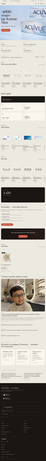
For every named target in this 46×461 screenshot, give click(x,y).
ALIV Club (25, 429)
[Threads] (5, 442)
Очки (2, 429)
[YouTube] (8, 442)
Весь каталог (42, 64)
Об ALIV (25, 423)
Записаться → (23, 236)
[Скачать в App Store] (14, 394)
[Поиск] (36, 4)
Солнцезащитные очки (5, 431)
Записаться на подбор (7, 27)
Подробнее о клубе (6, 224)
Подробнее (43, 56)
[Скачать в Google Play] (14, 398)
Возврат (3, 449)
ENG (7, 456)
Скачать (37, 56)
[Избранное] (38, 4)
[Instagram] (2, 442)
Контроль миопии (4, 425)
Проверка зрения (27, 427)
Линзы (2, 423)
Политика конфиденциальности (7, 454)
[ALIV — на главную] (3, 3)
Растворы (3, 427)
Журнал (25, 425)
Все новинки (42, 246)
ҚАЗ (4, 456)
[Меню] (44, 4)
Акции (25, 431)
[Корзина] (41, 4)
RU (1, 456)
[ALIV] (23, 439)
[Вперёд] (44, 68)
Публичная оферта (5, 451)
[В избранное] (10, 71)
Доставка (3, 444)
